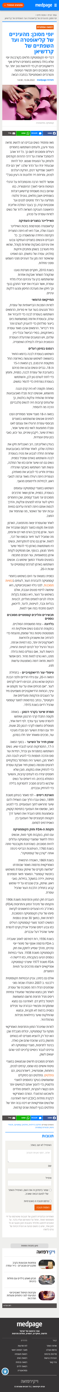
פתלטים (49, 1075)
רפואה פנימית (21, 1362)
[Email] (9, 133)
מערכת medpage (45, 80)
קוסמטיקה (17, 1125)
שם (49, 1165)
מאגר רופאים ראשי (19, 1350)
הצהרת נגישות (50, 1358)
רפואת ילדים (22, 1366)
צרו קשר (53, 1362)
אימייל (48, 1178)
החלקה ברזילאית (35, 1125)
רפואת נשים (22, 1358)
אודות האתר (52, 1346)
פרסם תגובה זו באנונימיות (36, 1201)
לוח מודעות (22, 1346)
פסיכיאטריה (22, 1370)
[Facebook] (50, 133)
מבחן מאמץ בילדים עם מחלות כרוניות (21, 1280)
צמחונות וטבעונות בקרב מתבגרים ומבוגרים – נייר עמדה (21, 1264)
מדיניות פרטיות (50, 1354)
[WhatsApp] (23, 133)
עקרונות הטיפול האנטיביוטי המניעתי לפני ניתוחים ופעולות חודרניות (21, 1295)
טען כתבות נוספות (29, 1245)
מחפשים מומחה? (15, 5)
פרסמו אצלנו (51, 1350)
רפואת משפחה (21, 1354)
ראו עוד (8, 1305)
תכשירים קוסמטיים (42, 1127)
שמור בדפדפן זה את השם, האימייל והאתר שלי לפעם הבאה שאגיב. (28, 1192)
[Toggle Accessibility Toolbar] (5, 1371)
